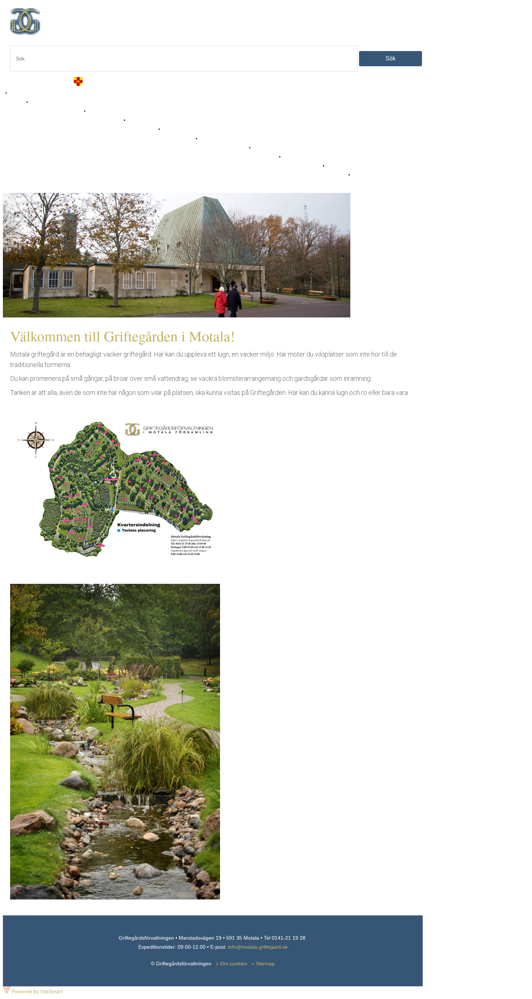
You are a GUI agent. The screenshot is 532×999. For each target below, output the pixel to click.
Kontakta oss (302, 161)
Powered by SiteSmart (37, 991)
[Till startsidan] (109, 33)
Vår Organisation (224, 143)
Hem (18, 97)
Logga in (366, 179)
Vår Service (105, 115)
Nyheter (265, 152)
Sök (390, 58)
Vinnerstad (179, 134)
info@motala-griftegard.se (258, 947)
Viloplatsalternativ (57, 106)
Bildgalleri (143, 124)
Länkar (337, 170)
